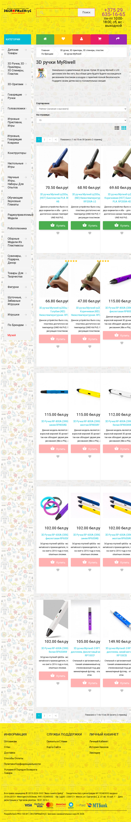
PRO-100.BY (22, 814)
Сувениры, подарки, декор (14, 259)
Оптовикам (10, 741)
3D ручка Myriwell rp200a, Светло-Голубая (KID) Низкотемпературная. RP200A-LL (58, 311)
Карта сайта (54, 747)
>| (55, 139)
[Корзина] (100, 39)
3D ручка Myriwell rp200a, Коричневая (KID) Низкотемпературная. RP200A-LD (90, 311)
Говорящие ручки (15, 96)
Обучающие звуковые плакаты (15, 201)
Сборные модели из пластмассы (16, 242)
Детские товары (13, 51)
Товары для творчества (15, 274)
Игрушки (13, 314)
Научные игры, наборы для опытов (16, 182)
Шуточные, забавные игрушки (14, 301)
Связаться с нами (57, 741)
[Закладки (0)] (63, 39)
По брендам (16, 325)
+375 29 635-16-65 (113, 12)
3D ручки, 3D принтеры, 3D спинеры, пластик (16, 68)
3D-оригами (15, 84)
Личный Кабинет (98, 741)
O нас (7, 747)
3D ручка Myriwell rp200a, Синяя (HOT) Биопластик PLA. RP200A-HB (58, 198)
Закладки (94, 752)
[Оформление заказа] (118, 39)
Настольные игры (15, 165)
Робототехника (17, 228)
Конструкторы (17, 153)
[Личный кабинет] (81, 39)
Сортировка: (43, 103)
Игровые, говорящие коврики (15, 139)
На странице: (43, 114)
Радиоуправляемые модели (19, 216)
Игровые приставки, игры (15, 122)
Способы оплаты (13, 758)
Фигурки (13, 287)
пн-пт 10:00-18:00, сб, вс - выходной (113, 22)
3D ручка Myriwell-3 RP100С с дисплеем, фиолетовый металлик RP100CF (90, 652)
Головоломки (16, 108)
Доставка (9, 752)
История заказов (98, 747)
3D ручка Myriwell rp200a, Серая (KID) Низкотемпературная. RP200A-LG (90, 198)
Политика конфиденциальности (22, 764)
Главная (45, 50)
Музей (12, 335)
